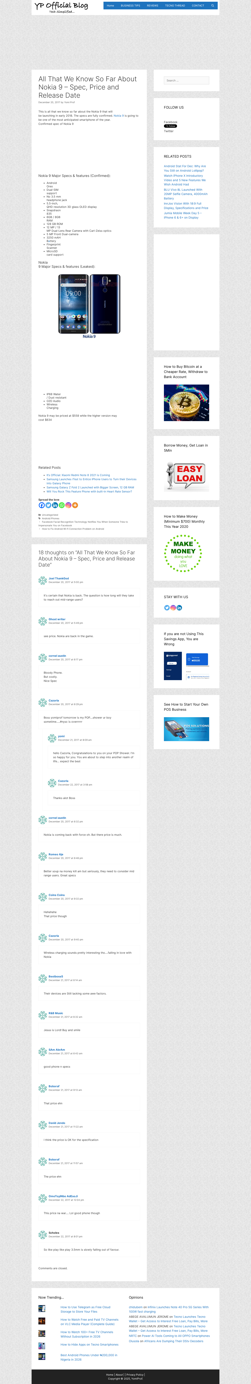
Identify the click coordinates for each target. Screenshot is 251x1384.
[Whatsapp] (62, 505)
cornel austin (57, 655)
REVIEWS (152, 5)
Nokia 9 (119, 115)
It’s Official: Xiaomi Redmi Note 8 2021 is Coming (78, 475)
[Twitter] (48, 505)
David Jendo (57, 1123)
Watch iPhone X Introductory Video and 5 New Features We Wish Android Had (185, 180)
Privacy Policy (135, 1374)
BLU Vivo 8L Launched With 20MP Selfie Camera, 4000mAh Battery (186, 194)
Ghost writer (57, 619)
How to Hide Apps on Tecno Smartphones (89, 1344)
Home (110, 5)
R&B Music (56, 1013)
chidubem (136, 1307)
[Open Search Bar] (213, 5)
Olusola (134, 1341)
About (119, 1374)
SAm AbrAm (57, 1049)
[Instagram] (68, 505)
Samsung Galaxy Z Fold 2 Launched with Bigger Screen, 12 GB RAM (90, 487)
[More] (75, 505)
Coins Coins (57, 895)
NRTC (133, 1336)
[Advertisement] (125, 39)
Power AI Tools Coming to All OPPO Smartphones (176, 1336)
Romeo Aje (56, 854)
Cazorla (54, 700)
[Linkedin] (55, 505)
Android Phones (50, 518)
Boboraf (54, 1086)
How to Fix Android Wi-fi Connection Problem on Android (73, 528)
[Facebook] (42, 505)
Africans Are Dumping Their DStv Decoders (173, 1341)
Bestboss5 (56, 976)
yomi (61, 736)
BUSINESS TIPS (130, 5)
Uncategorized (50, 514)
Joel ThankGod (59, 578)
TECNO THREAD (175, 5)
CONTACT (198, 5)
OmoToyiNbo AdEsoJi (63, 1196)
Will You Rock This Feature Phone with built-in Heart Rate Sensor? (89, 491)
